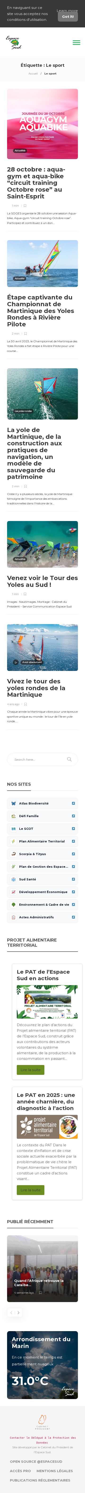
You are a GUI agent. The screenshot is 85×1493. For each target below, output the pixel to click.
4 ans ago (13, 704)
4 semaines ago (24, 1292)
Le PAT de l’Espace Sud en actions (43, 975)
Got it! (68, 16)
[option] (42, 1268)
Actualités (20, 150)
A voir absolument (32, 662)
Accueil (33, 73)
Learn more (67, 10)
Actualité (19, 278)
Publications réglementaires (40, 1480)
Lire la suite (31, 1070)
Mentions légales (55, 1471)
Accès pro (20, 1471)
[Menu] (76, 42)
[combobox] (42, 759)
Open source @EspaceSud (36, 1461)
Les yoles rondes (23, 411)
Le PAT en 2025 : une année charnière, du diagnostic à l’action (46, 1101)
